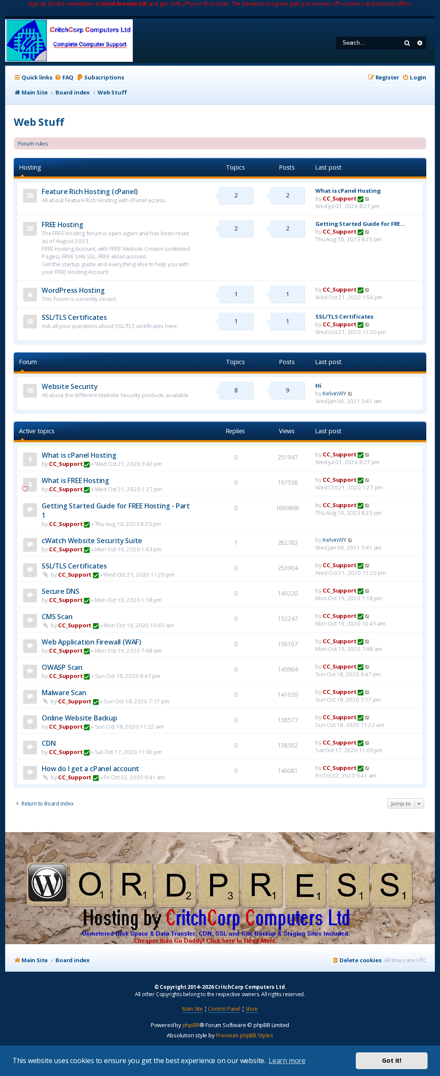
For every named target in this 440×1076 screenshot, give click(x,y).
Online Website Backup (79, 718)
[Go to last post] (367, 454)
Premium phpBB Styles (244, 1035)
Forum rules (33, 143)
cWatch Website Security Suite (92, 540)
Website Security (70, 386)
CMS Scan (57, 616)
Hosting (30, 167)
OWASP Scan (62, 667)
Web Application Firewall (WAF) (91, 642)
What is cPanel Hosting (348, 191)
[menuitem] (64, 77)
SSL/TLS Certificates (74, 317)
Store (251, 1008)
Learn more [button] (287, 1060)
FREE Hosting (62, 224)
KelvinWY (334, 393)
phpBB (191, 1025)
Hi (318, 385)
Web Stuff (39, 122)
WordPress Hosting (73, 290)
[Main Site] (69, 41)
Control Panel (224, 1008)
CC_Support (339, 198)
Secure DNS (60, 591)
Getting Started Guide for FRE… (360, 224)
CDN (48, 743)
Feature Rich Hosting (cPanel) (90, 191)
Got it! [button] (391, 1060)
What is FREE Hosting (75, 480)
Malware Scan (64, 692)
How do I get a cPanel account (90, 768)
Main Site (192, 1008)
